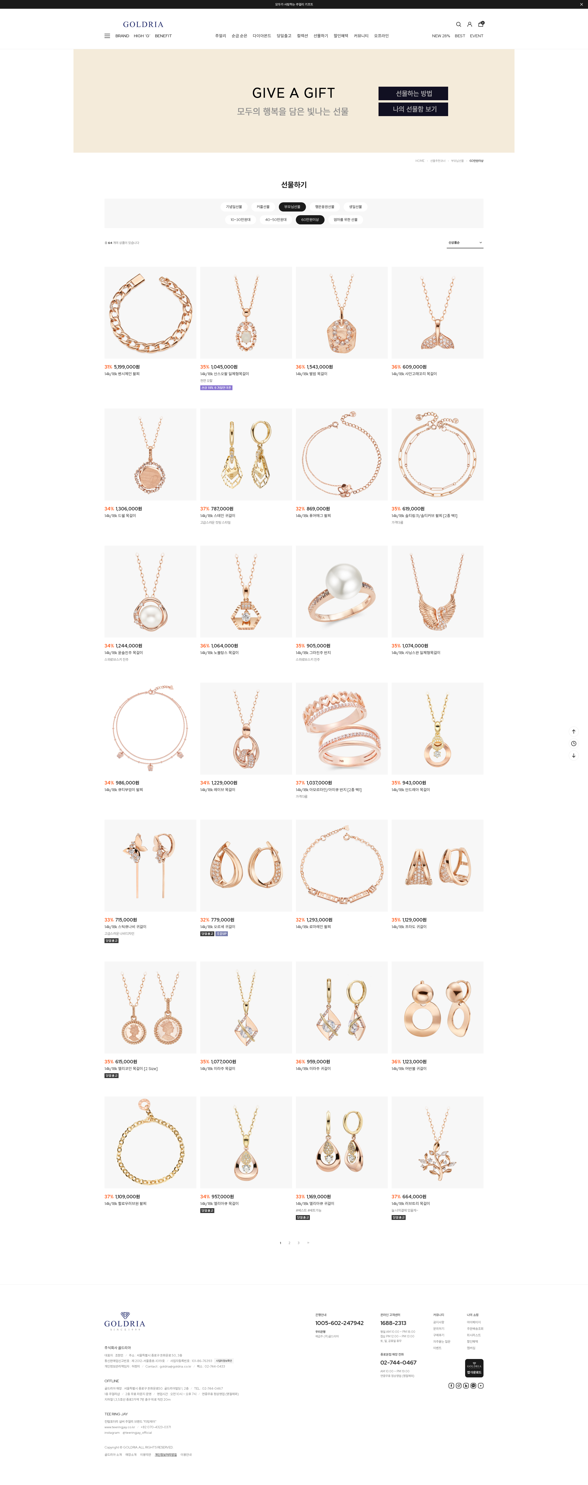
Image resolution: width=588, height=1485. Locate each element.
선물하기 (321, 35)
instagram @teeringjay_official (128, 1433)
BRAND (122, 35)
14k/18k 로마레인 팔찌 (313, 926)
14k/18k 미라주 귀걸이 (313, 1068)
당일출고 (284, 35)
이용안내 (186, 1455)
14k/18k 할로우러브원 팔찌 (126, 1203)
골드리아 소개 (113, 1455)
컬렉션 (302, 35)
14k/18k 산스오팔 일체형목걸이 (224, 374)
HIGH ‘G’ (142, 35)
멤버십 (471, 1348)
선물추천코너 (437, 161)
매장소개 (130, 1455)
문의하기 (438, 1329)
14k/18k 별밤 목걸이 (312, 374)
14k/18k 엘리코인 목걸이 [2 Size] (131, 1068)
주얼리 (220, 35)
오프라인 (381, 35)
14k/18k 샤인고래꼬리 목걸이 (414, 374)
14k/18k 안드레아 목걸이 (411, 789)
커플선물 (263, 206)
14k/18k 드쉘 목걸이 (120, 515)
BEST (460, 35)
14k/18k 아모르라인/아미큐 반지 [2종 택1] (329, 789)
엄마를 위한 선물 (346, 219)
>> (308, 1243)
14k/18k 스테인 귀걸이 (217, 515)
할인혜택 (341, 35)
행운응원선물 (324, 206)
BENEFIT (163, 35)
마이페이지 (474, 1322)
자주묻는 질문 (441, 1341)
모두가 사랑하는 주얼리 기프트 (294, 4)
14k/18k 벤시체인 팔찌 (122, 374)
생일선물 (355, 206)
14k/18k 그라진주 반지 (313, 652)
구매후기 (438, 1335)
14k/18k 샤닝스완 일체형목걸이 (416, 652)
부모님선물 (457, 161)
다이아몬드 (262, 35)
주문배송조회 (475, 1329)
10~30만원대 (241, 219)
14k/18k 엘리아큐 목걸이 (219, 1203)
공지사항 (438, 1322)
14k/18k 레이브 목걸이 (217, 789)
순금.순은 (239, 35)
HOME (420, 161)
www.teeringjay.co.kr (120, 1427)
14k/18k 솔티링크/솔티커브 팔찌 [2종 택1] (424, 515)
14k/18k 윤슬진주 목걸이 (124, 652)
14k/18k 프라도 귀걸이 (409, 926)
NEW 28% (441, 35)
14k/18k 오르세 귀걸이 (217, 926)
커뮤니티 (361, 35)
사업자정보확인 (224, 1361)
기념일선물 (234, 206)
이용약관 (145, 1455)
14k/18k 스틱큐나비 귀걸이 (126, 926)
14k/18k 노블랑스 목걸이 (219, 652)
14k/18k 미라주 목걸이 (217, 1068)
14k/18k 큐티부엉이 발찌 (124, 789)
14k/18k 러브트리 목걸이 (411, 1203)
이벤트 (437, 1348)
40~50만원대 (276, 219)
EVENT (476, 35)
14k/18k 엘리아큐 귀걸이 (315, 1203)
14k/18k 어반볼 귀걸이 (409, 1068)
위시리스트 (474, 1335)
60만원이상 (476, 161)
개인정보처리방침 (166, 1455)
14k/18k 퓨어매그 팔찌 (313, 515)
